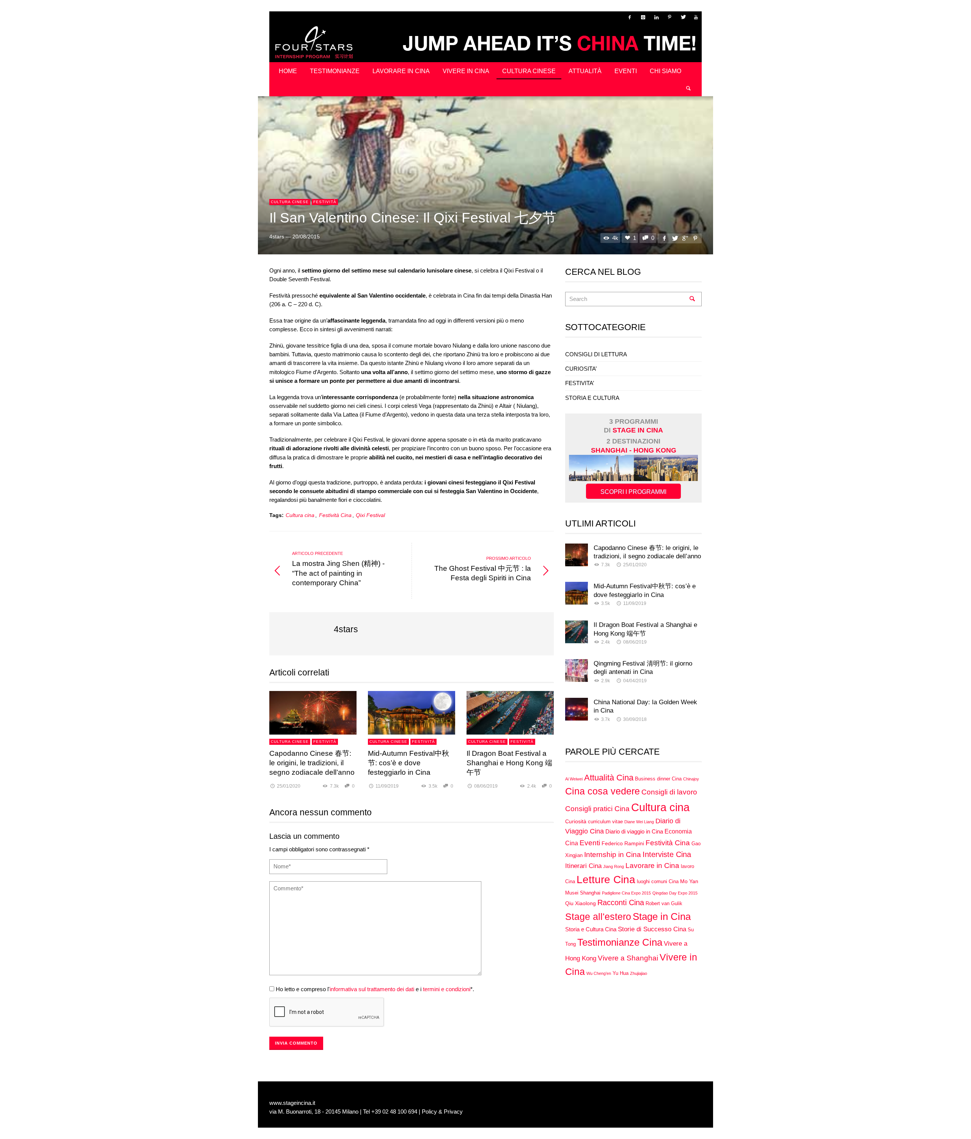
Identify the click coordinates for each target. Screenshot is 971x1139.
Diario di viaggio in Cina (634, 831)
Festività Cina (335, 515)
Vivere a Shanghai (628, 958)
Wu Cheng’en (598, 973)
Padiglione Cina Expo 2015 (626, 893)
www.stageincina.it (292, 1103)
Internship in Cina (612, 855)
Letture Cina (606, 879)
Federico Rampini (623, 843)
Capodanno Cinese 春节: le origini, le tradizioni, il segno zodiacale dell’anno (312, 763)
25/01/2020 (288, 786)
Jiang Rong (613, 866)
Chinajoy (691, 779)
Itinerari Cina (583, 866)
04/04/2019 (635, 680)
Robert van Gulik (664, 903)
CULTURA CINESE (290, 202)
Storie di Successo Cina (652, 929)
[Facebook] (629, 17)
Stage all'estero (598, 917)
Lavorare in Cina (652, 866)
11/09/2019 (387, 786)
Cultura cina (300, 515)
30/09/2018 (635, 719)
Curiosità (575, 821)
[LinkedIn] (656, 17)
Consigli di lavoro (669, 792)
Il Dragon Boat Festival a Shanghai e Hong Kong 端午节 (509, 763)
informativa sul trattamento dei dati (372, 989)
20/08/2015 (306, 237)
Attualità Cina (608, 777)
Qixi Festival (370, 515)
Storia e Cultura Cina (590, 929)
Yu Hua (620, 973)
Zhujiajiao (638, 973)
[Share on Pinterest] (695, 238)
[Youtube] (696, 17)
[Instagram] (643, 17)
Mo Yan (689, 881)
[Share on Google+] (685, 238)
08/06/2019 (486, 786)
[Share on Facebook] (664, 238)
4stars (276, 237)
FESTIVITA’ (579, 383)
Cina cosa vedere (602, 791)
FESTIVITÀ (324, 202)
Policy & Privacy (442, 1111)
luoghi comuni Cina (658, 881)
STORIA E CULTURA (592, 398)
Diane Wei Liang (639, 821)
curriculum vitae (605, 821)
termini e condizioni (446, 989)
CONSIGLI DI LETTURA (596, 354)
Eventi (590, 842)
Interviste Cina (667, 854)
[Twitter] (682, 17)
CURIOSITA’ (581, 368)
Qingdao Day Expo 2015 (675, 893)
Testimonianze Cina (619, 942)
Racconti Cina (620, 902)
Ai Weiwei (574, 779)
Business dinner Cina (658, 779)
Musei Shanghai (582, 893)
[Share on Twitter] (674, 238)
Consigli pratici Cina (597, 809)
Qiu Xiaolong (580, 903)
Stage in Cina (662, 916)
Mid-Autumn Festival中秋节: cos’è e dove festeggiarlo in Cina (408, 763)
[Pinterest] (669, 17)
